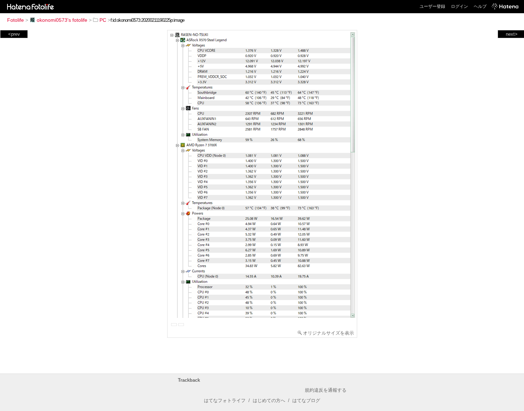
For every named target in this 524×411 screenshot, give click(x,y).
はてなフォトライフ (225, 400)
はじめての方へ (269, 400)
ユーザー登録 (432, 6)
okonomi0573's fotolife (62, 20)
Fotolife (15, 20)
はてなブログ (306, 400)
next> (512, 34)
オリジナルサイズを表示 (328, 333)
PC (102, 20)
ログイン (459, 6)
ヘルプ (480, 6)
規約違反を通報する (325, 390)
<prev (14, 34)
